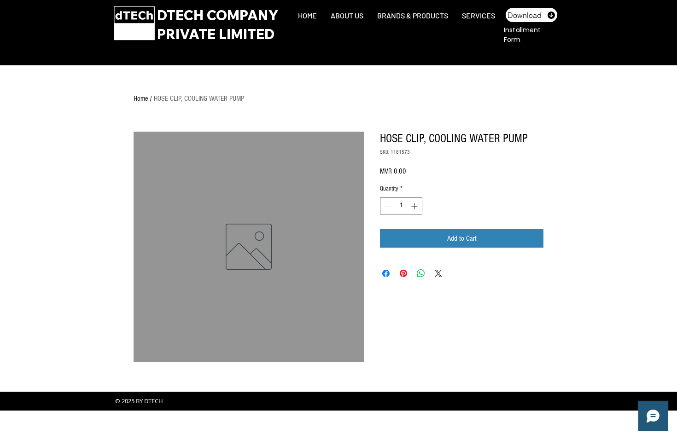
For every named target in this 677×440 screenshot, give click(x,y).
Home (141, 98)
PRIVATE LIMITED (215, 34)
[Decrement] (387, 206)
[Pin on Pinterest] (403, 273)
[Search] (554, 26)
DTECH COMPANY (218, 15)
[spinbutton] (401, 206)
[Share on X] (438, 273)
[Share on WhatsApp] (420, 273)
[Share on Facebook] (385, 273)
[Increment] (415, 206)
